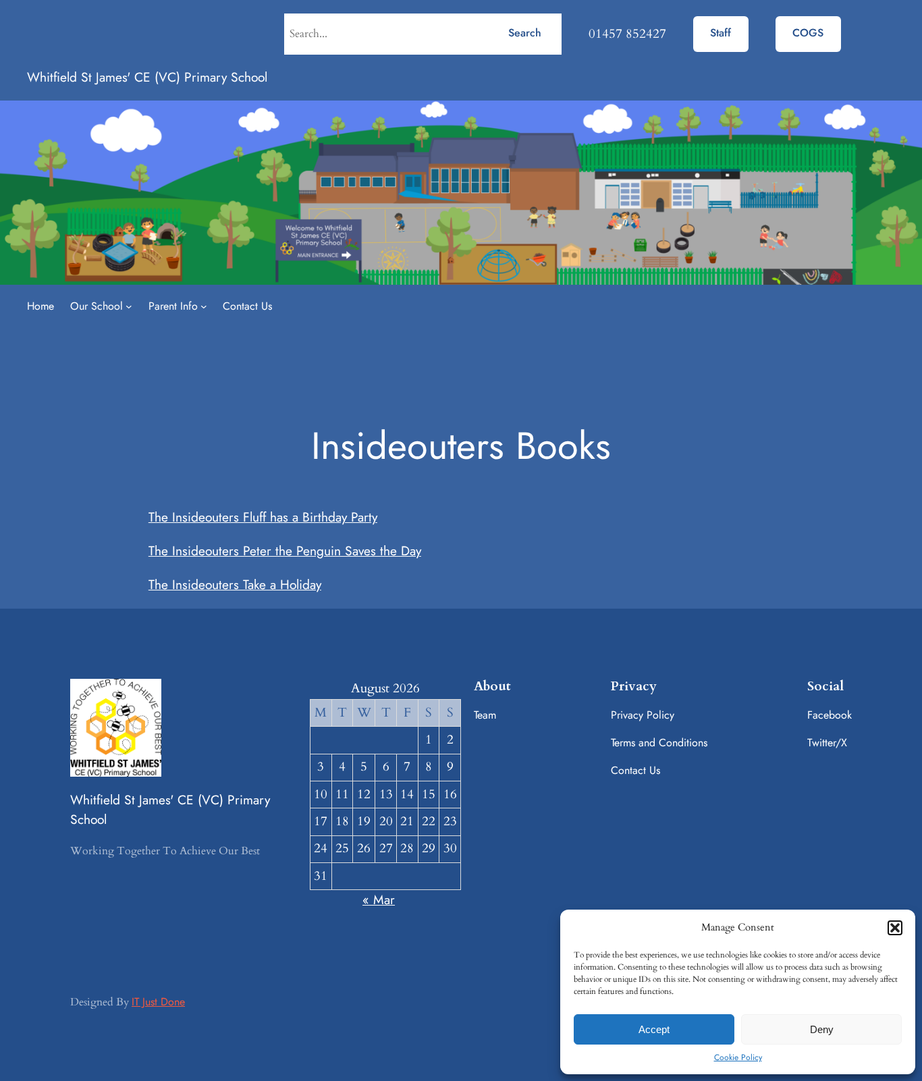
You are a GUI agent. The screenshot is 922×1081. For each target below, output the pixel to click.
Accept (654, 1029)
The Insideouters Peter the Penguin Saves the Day (284, 550)
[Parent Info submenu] (203, 306)
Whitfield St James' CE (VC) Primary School (147, 76)
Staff (720, 32)
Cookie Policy (738, 1057)
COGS (807, 32)
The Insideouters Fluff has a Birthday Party (262, 516)
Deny (822, 1029)
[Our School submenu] (129, 306)
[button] (895, 928)
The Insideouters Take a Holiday (234, 584)
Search (524, 32)
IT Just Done (158, 1001)
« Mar (378, 899)
